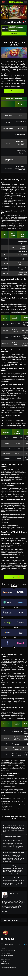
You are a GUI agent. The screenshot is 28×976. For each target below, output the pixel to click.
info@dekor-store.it (5, 963)
